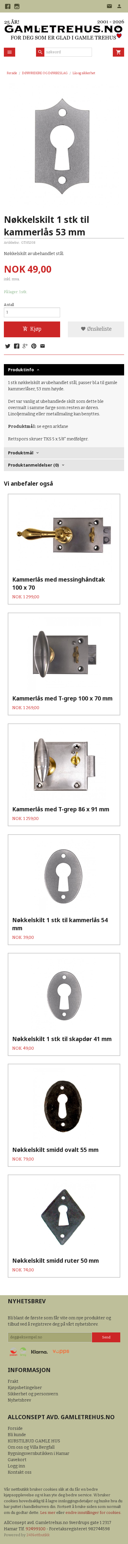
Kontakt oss (20, 1472)
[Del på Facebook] (16, 346)
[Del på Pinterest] (34, 346)
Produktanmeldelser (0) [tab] (33, 465)
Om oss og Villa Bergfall (31, 1447)
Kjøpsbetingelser (25, 1387)
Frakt (13, 1381)
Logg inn (16, 1466)
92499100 (36, 1528)
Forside (12, 73)
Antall (9, 305)
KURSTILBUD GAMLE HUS (34, 1441)
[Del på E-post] (42, 346)
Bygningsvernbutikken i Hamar (38, 1453)
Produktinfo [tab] (21, 369)
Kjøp (35, 329)
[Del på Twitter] (8, 346)
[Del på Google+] (25, 346)
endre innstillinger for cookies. (93, 1512)
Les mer (48, 1512)
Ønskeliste (99, 329)
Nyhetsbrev (19, 1400)
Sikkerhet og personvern (33, 1394)
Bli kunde (17, 1434)
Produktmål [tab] (20, 453)
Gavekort (17, 1459)
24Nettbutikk (38, 1535)
